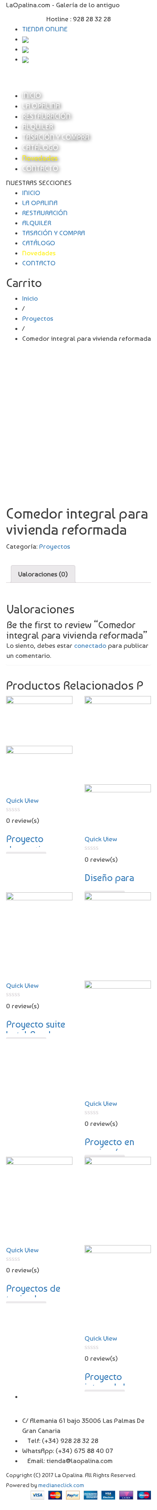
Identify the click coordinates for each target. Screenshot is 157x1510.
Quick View (22, 800)
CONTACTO (40, 168)
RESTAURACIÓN (46, 116)
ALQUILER (37, 126)
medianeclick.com (61, 1485)
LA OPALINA (41, 106)
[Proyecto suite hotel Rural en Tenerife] (39, 936)
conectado (90, 645)
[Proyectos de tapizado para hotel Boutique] (39, 1200)
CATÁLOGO (40, 147)
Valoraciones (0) (43, 574)
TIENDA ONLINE (45, 29)
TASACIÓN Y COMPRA (55, 137)
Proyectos (37, 318)
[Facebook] (24, 1396)
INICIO (31, 95)
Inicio (30, 298)
